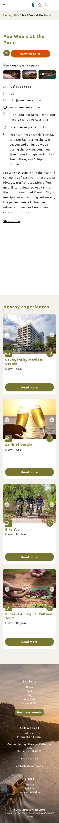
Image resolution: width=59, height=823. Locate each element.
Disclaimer (29, 788)
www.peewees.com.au (26, 107)
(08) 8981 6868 (20, 86)
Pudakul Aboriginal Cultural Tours (28, 616)
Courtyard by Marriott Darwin (24, 362)
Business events (29, 712)
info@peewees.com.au (26, 100)
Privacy (29, 784)
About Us (29, 698)
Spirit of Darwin (18, 444)
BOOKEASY (22, 813)
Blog (29, 695)
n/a (12, 93)
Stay (16, 15)
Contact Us (29, 702)
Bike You (12, 529)
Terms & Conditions (29, 792)
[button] (6, 53)
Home (7, 15)
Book (29, 691)
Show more (11, 221)
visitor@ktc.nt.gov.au (29, 765)
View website (30, 54)
